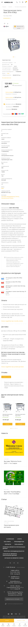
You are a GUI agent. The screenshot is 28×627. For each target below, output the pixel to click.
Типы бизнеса (18, 544)
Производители (19, 541)
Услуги (19, 539)
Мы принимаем (7, 114)
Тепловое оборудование (8, 196)
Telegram (14, 563)
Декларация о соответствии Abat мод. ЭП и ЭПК (15, 286)
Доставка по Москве (10, 104)
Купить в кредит (9, 92)
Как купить (7, 541)
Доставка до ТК (9, 106)
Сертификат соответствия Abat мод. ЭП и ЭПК (16, 292)
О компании (10, 539)
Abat (8, 73)
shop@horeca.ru (15, 576)
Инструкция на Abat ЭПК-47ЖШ (14, 278)
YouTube (17, 563)
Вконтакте (10, 563)
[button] (13, 56)
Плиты (17, 196)
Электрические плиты (7, 198)
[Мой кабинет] (22, 2)
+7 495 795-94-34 (10, 567)
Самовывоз (8, 109)
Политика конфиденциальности (14, 551)
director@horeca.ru (15, 581)
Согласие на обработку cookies (13, 558)
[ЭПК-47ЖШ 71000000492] (14, 44)
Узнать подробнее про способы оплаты (12, 321)
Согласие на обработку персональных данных (10, 554)
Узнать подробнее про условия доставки (12, 366)
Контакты (8, 544)
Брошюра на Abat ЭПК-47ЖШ (13, 282)
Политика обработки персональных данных (14, 547)
